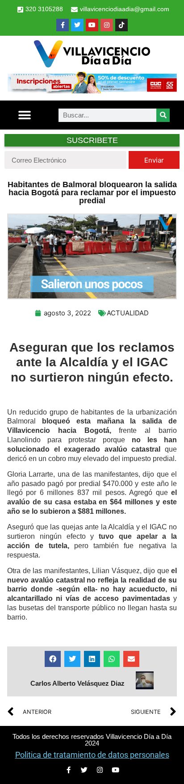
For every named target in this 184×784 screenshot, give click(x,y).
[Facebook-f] (62, 25)
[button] (24, 115)
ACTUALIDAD (128, 313)
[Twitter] (77, 25)
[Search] (163, 115)
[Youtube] (92, 25)
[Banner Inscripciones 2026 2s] (92, 90)
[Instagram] (106, 25)
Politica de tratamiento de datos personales (92, 754)
